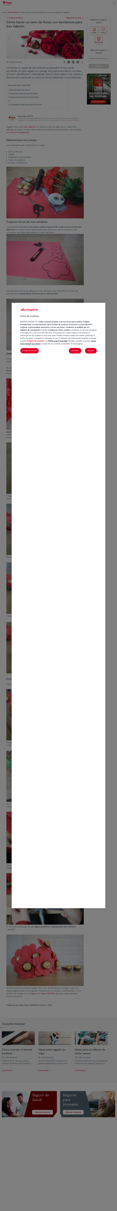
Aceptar (91, 351)
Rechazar (74, 351)
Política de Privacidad (57, 341)
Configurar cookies (29, 351)
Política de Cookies (35, 341)
